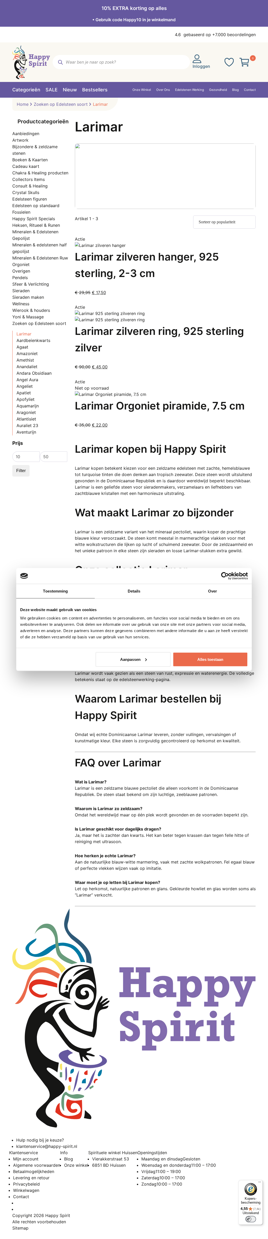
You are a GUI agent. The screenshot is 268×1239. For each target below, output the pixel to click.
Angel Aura (27, 379)
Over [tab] (212, 591)
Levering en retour (31, 1177)
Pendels (20, 277)
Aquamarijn (27, 405)
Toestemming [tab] (55, 591)
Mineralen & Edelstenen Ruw (40, 258)
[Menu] (259, 1183)
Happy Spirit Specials (33, 218)
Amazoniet (27, 353)
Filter (21, 470)
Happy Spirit (57, 1215)
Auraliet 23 (27, 425)
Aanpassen (130, 659)
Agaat (22, 347)
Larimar (23, 333)
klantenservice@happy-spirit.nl (46, 1146)
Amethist (25, 360)
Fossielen (21, 212)
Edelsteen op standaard (35, 205)
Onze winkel (76, 1165)
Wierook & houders (31, 310)
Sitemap (20, 1228)
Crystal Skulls (25, 192)
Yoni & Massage (28, 316)
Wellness (20, 303)
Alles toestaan (210, 659)
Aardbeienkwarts (33, 340)
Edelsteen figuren (29, 199)
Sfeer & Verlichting (30, 284)
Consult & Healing (30, 186)
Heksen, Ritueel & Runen (36, 225)
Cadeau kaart (25, 166)
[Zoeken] (60, 62)
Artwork (20, 140)
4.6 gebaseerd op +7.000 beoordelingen (215, 34)
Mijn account (25, 1158)
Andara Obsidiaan (34, 373)
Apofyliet (25, 399)
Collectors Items (28, 179)
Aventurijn (26, 432)
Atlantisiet (26, 419)
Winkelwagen (26, 1190)
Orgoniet (21, 264)
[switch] (250, 1219)
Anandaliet (26, 366)
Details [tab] (134, 591)
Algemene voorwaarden (36, 1165)
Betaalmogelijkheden (33, 1171)
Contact (21, 1196)
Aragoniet (26, 412)
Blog (68, 1158)
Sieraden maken (28, 297)
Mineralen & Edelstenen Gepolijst (35, 235)
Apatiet (23, 392)
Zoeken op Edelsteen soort (61, 104)
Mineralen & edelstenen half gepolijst (39, 248)
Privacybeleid (26, 1184)
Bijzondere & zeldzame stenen (35, 150)
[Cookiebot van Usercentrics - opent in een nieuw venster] (225, 576)
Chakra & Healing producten (40, 172)
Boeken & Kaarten (30, 159)
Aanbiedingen (25, 133)
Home (23, 104)
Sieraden (21, 290)
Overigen (21, 271)
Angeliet (24, 386)
